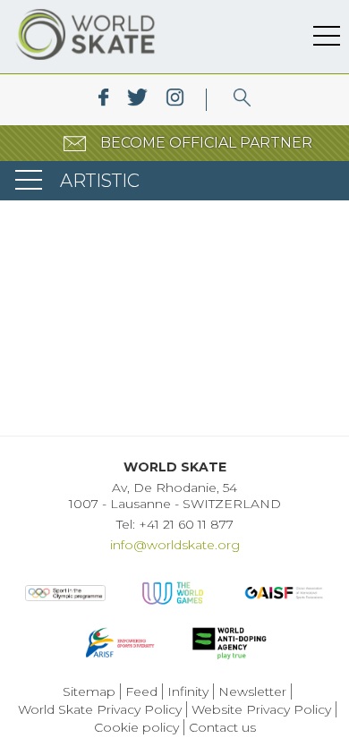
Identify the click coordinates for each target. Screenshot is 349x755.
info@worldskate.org (175, 545)
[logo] (242, 100)
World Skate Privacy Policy (100, 709)
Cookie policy (136, 727)
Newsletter (252, 691)
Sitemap (89, 691)
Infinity (188, 691)
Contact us (222, 727)
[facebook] (103, 100)
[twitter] (137, 100)
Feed (141, 691)
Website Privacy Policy (261, 709)
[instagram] (175, 100)
